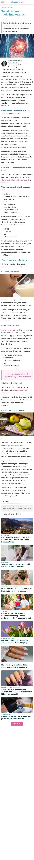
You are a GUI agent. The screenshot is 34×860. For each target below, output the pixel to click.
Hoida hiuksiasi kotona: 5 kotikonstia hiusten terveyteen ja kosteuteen (17, 590)
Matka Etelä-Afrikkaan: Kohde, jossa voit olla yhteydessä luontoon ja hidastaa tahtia (17, 539)
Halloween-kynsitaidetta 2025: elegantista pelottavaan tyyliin (14, 666)
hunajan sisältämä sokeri (14, 445)
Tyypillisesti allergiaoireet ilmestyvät (14, 241)
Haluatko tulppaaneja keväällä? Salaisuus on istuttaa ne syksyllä (15, 641)
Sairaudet (10, 7)
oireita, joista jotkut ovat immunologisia (15, 180)
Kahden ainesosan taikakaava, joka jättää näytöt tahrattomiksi (16, 717)
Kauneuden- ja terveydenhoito (11, 587)
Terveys (3, 7)
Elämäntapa (5, 535)
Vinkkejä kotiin (6, 714)
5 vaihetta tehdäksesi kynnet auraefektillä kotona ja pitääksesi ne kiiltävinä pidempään (16, 691)
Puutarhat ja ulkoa (7, 638)
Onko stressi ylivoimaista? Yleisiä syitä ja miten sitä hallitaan (15, 565)
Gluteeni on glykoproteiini (10, 330)
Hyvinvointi (5, 562)
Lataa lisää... (17, 724)
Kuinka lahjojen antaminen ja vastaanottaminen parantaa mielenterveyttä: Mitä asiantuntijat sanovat (16, 615)
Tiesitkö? (4, 611)
